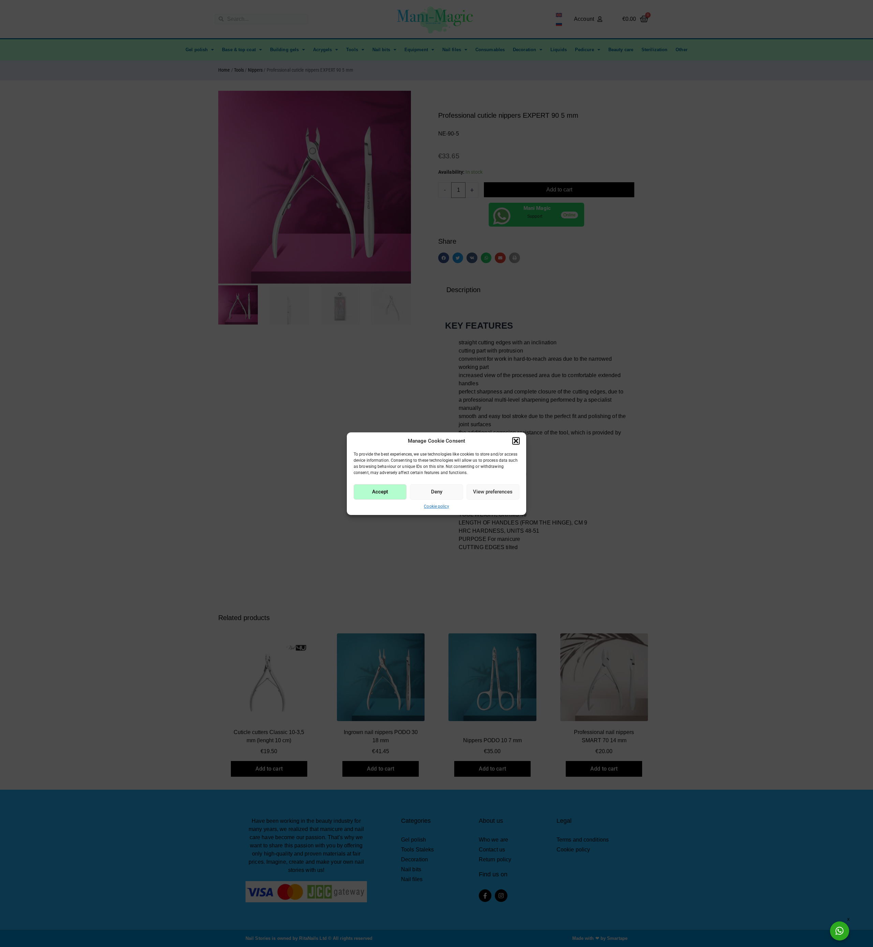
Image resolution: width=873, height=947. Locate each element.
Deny (436, 492)
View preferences (493, 492)
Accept (380, 492)
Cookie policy (436, 506)
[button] (516, 440)
